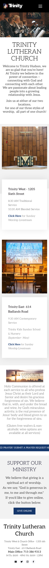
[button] (40, 6)
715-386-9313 (32, 551)
